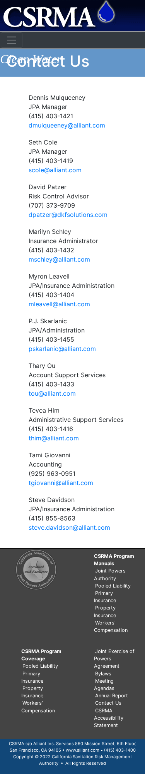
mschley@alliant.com (59, 259)
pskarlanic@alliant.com (62, 349)
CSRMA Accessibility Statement (108, 718)
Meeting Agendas (104, 684)
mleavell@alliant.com (59, 304)
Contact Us (108, 703)
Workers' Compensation (111, 626)
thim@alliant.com (54, 438)
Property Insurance (105, 611)
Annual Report (111, 695)
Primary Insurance (105, 596)
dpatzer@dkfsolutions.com (68, 214)
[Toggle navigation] (11, 40)
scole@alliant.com (55, 170)
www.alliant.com (82, 750)
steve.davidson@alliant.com (69, 527)
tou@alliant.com (52, 393)
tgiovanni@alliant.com (61, 483)
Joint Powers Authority (110, 574)
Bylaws (103, 674)
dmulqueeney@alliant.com (67, 125)
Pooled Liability (113, 586)
